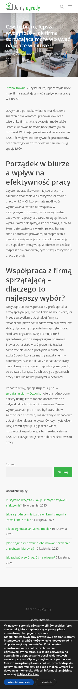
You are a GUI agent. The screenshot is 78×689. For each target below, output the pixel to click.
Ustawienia (46, 682)
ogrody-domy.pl (23, 54)
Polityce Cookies (28, 674)
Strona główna (16, 88)
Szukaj (10, 464)
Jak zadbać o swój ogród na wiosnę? (30, 557)
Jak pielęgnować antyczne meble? (28, 529)
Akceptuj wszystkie (19, 682)
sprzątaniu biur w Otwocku (24, 393)
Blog (25, 59)
